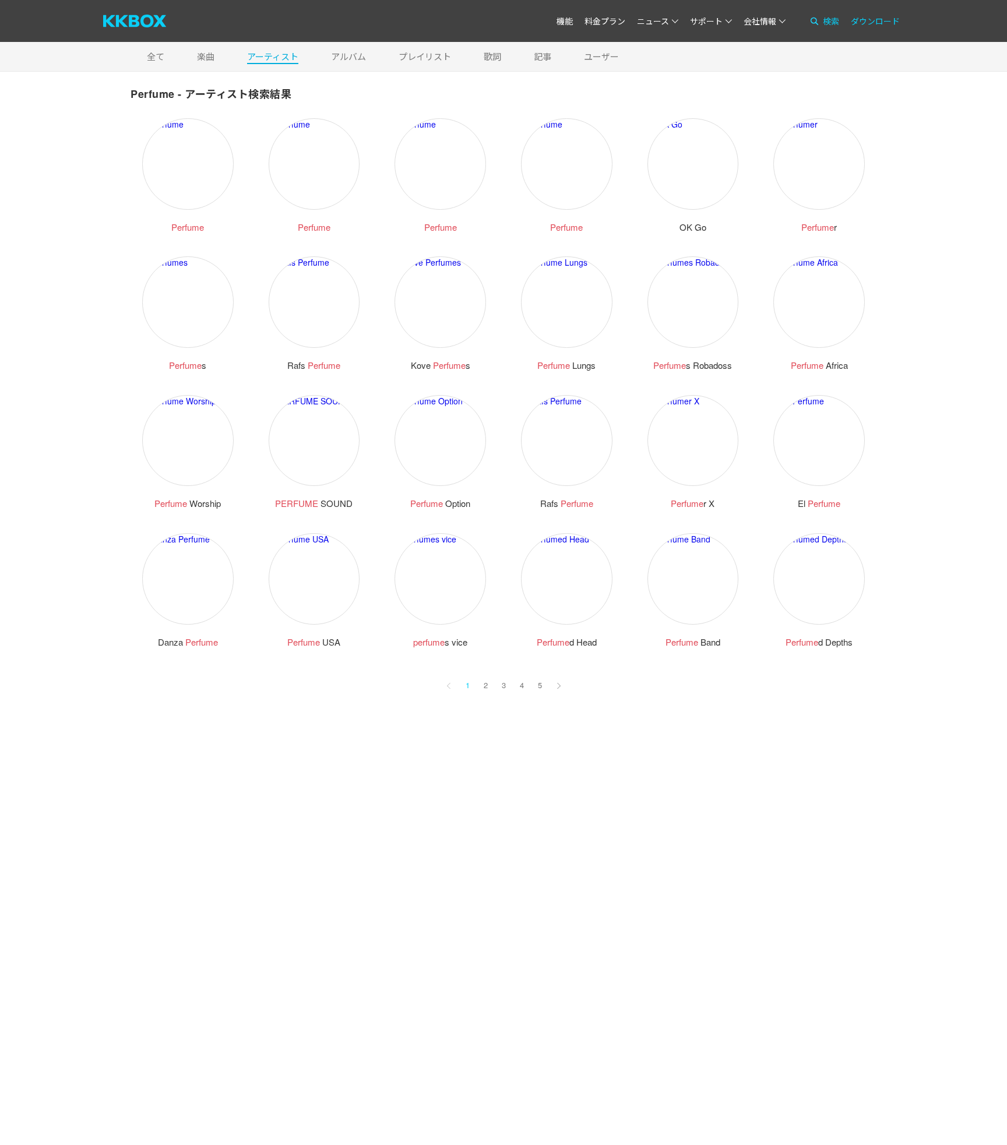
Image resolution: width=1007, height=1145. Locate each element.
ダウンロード (875, 21)
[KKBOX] (134, 21)
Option (440, 503)
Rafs (313, 365)
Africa (819, 365)
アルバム (348, 56)
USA (313, 642)
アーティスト (272, 56)
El (819, 503)
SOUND (314, 503)
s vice (440, 642)
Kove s (440, 365)
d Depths (819, 642)
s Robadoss (692, 365)
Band (693, 642)
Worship (187, 503)
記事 (542, 56)
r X (692, 503)
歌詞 (492, 56)
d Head (567, 642)
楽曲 (205, 56)
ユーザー (601, 56)
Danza (188, 642)
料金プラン (605, 21)
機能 (565, 21)
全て (155, 56)
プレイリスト (425, 56)
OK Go (692, 227)
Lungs (566, 365)
